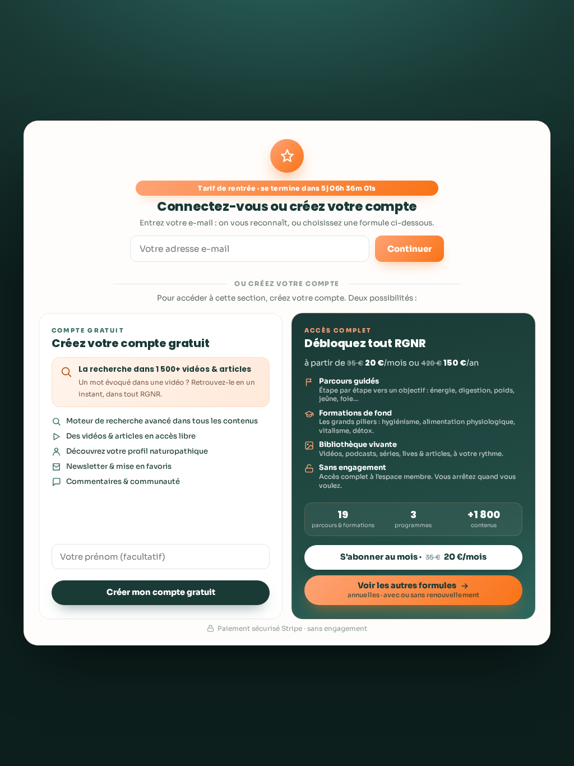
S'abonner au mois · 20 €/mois (413, 557)
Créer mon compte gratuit (161, 592)
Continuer (409, 248)
